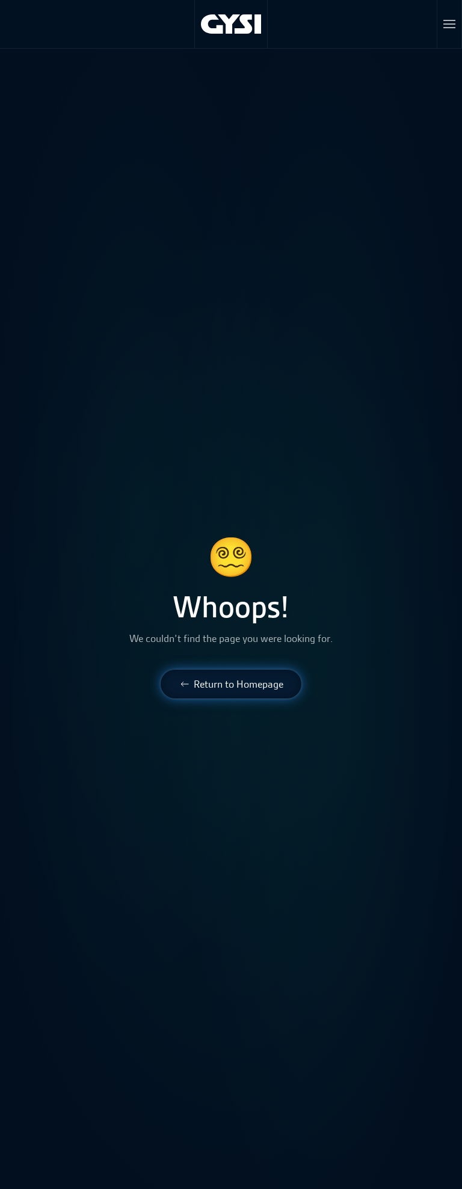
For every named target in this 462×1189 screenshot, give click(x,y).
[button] (449, 24)
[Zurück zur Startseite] (231, 24)
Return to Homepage (238, 684)
